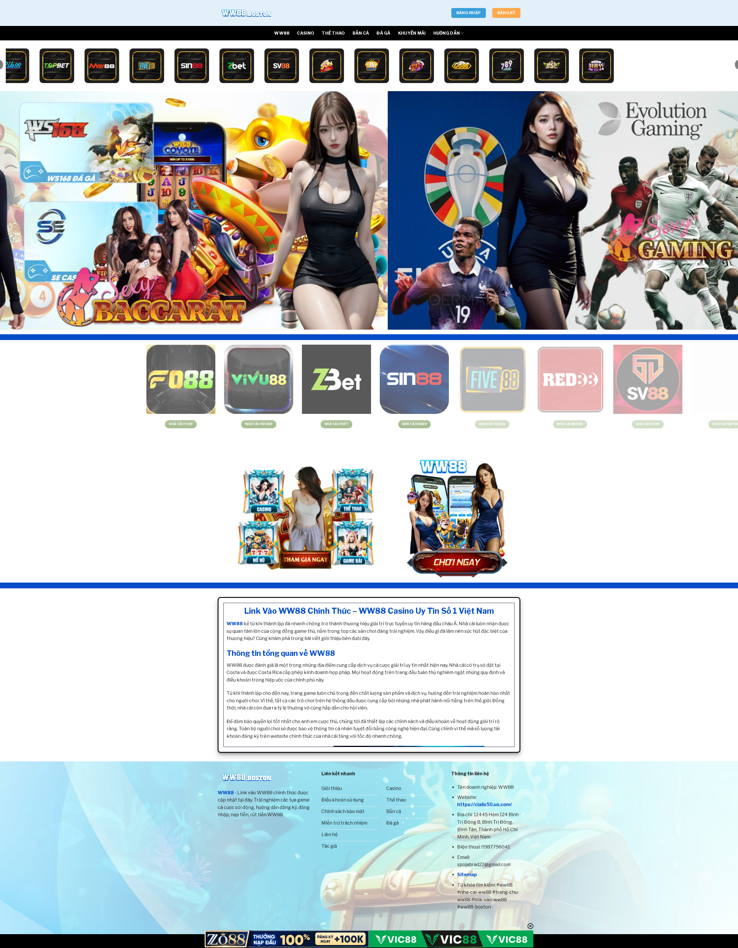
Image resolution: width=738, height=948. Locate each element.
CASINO (305, 33)
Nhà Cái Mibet (301, 424)
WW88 (281, 33)
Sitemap (467, 874)
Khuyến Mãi (412, 33)
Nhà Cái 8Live (379, 424)
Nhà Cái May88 (67, 424)
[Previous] (22, 210)
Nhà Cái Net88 (535, 424)
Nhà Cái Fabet (612, 424)
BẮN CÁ (361, 33)
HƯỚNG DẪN (446, 33)
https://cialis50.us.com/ (484, 804)
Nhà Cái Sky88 (223, 424)
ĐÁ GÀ (383, 33)
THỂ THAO (333, 33)
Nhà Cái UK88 (145, 424)
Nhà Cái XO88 (457, 424)
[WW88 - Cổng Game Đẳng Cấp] (246, 13)
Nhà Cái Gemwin (690, 424)
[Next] (716, 210)
